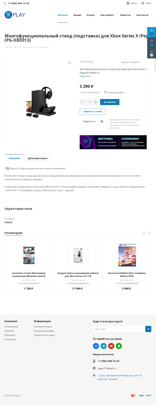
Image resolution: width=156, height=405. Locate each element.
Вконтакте (96, 346)
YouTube (111, 346)
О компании (11, 326)
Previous (144, 233)
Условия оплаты (43, 326)
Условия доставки (44, 330)
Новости (9, 330)
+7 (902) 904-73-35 (108, 361)
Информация (42, 321)
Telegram (104, 346)
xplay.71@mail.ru (107, 368)
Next (148, 233)
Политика (10, 339)
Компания (11, 321)
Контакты (10, 335)
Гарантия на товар (44, 335)
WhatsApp (119, 346)
